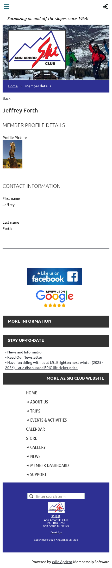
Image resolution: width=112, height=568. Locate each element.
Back (6, 98)
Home (13, 85)
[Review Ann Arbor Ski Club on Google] (55, 308)
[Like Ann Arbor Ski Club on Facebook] (55, 285)
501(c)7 (55, 516)
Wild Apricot (62, 561)
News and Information (25, 352)
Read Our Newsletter (24, 357)
